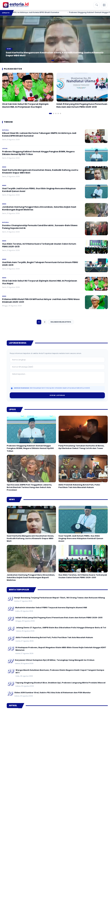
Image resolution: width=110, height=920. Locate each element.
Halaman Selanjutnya (61, 322)
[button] (49, 60)
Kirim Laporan (57, 395)
